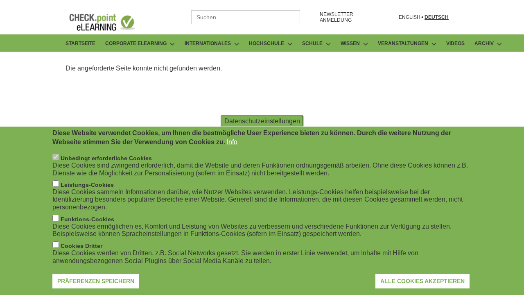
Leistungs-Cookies (87, 185)
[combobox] (245, 17)
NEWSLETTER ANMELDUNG (336, 17)
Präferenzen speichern (95, 280)
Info (232, 142)
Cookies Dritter (81, 246)
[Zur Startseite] (108, 22)
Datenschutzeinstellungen (262, 121)
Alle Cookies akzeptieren (422, 280)
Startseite (80, 43)
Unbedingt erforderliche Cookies (106, 158)
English (409, 17)
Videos (455, 43)
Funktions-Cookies (87, 219)
